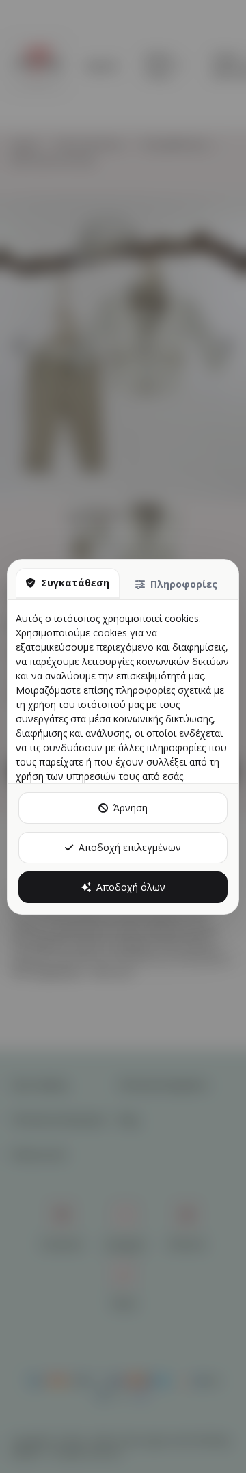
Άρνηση (130, 807)
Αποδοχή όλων (130, 886)
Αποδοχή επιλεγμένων (130, 847)
